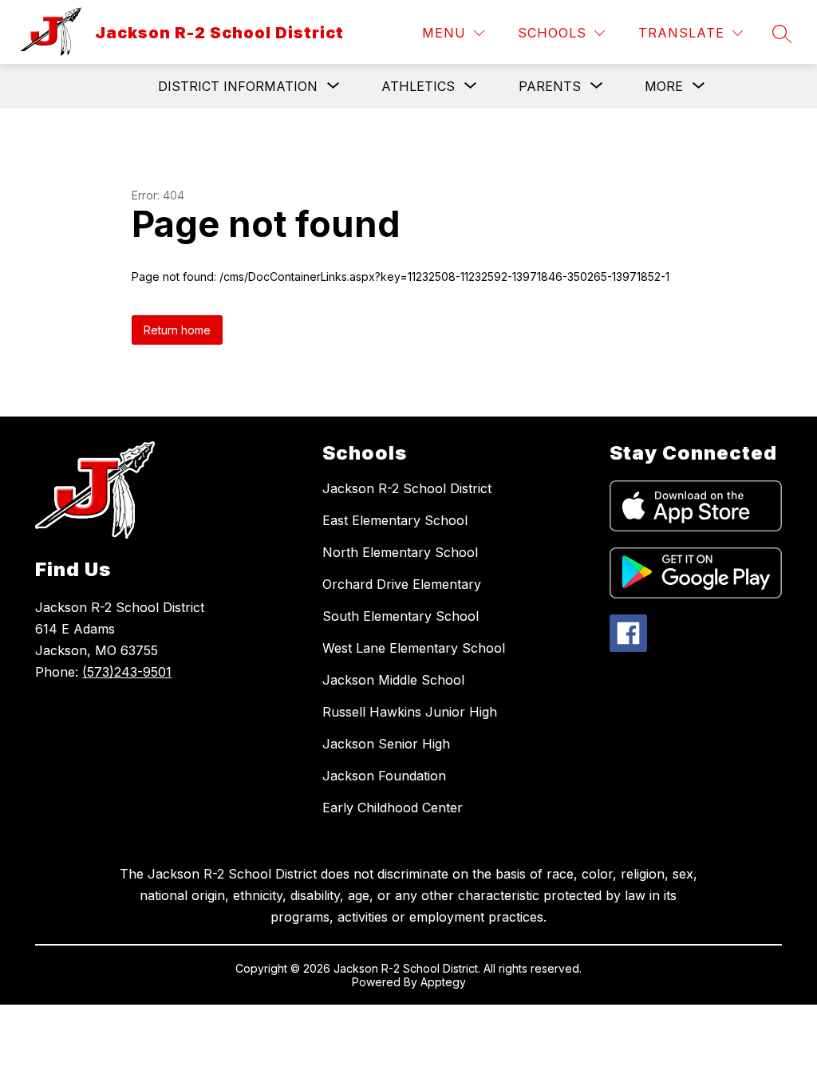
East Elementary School (395, 520)
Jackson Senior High (386, 744)
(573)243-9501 (127, 672)
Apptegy (443, 982)
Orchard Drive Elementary (401, 584)
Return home (177, 330)
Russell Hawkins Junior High (409, 712)
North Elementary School (400, 552)
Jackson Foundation (384, 776)
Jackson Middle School (393, 680)
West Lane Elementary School (413, 648)
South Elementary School (400, 616)
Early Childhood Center (392, 808)
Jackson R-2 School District (406, 488)
